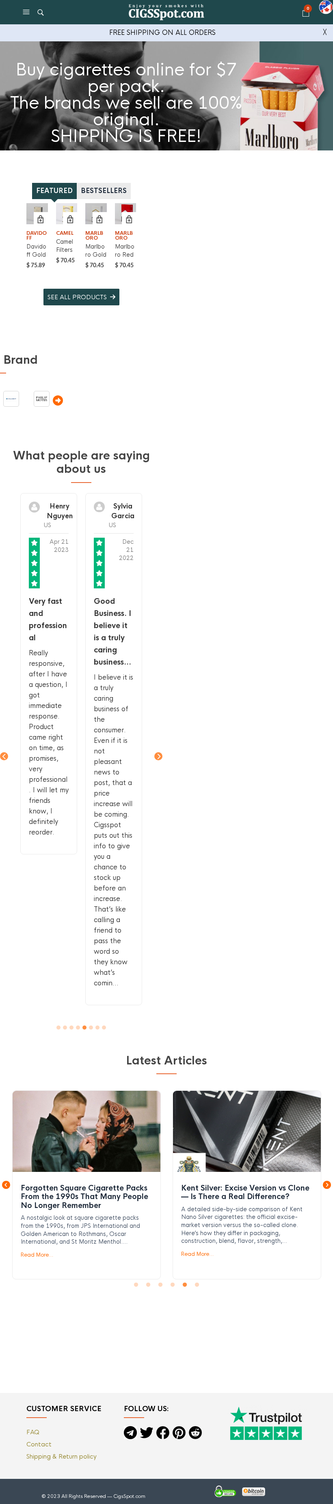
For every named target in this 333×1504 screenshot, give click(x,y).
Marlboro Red (124, 250)
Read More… (37, 1254)
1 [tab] (136, 1285)
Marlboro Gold (95, 250)
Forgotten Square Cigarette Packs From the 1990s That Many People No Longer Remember (86, 1130)
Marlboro (94, 235)
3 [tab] (160, 1285)
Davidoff (36, 235)
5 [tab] (185, 1285)
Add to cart (41, 219)
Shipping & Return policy (61, 1456)
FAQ (32, 1432)
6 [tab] (197, 1285)
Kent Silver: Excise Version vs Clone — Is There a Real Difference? (246, 1130)
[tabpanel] (86, 1184)
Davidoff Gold (36, 250)
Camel (65, 233)
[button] (27, 12)
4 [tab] (173, 1285)
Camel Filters (64, 245)
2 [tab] (148, 1285)
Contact (39, 1444)
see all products (77, 297)
